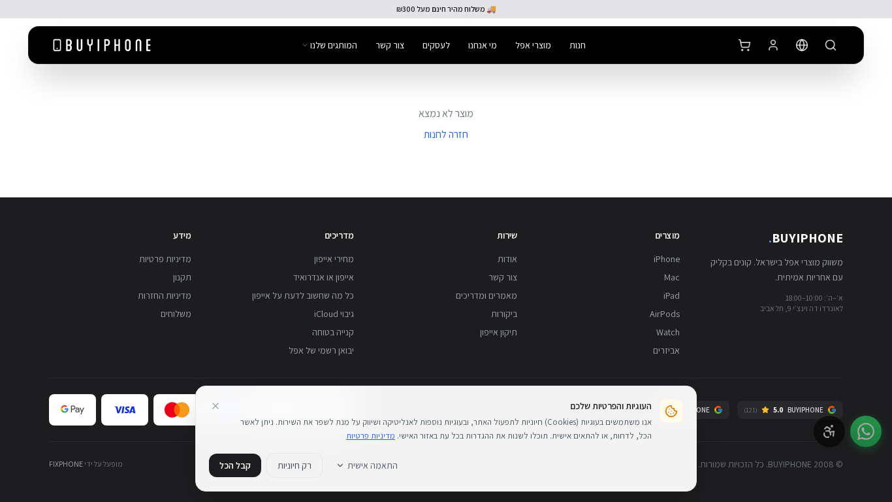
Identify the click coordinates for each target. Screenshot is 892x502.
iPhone (667, 259)
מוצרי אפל (533, 45)
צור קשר (389, 45)
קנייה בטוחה (333, 332)
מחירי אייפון (334, 259)
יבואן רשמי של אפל (321, 350)
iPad (671, 295)
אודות (507, 259)
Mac (672, 277)
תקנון (182, 277)
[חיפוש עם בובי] (830, 45)
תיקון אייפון (498, 332)
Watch (668, 332)
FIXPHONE (66, 464)
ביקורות (504, 314)
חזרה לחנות (446, 134)
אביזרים (666, 350)
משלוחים (176, 314)
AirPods (665, 314)
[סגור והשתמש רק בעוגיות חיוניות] (215, 406)
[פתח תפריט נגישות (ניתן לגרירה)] (829, 431)
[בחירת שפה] (802, 45)
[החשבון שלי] (773, 45)
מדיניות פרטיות (165, 259)
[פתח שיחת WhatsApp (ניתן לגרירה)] (866, 431)
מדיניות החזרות (164, 295)
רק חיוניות (294, 465)
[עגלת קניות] (744, 45)
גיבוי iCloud (334, 314)
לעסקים (436, 45)
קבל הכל (235, 465)
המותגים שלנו (333, 45)
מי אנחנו (482, 45)
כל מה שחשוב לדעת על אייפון (303, 295)
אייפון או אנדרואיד (323, 277)
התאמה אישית (372, 465)
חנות (577, 45)
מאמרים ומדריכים (486, 295)
